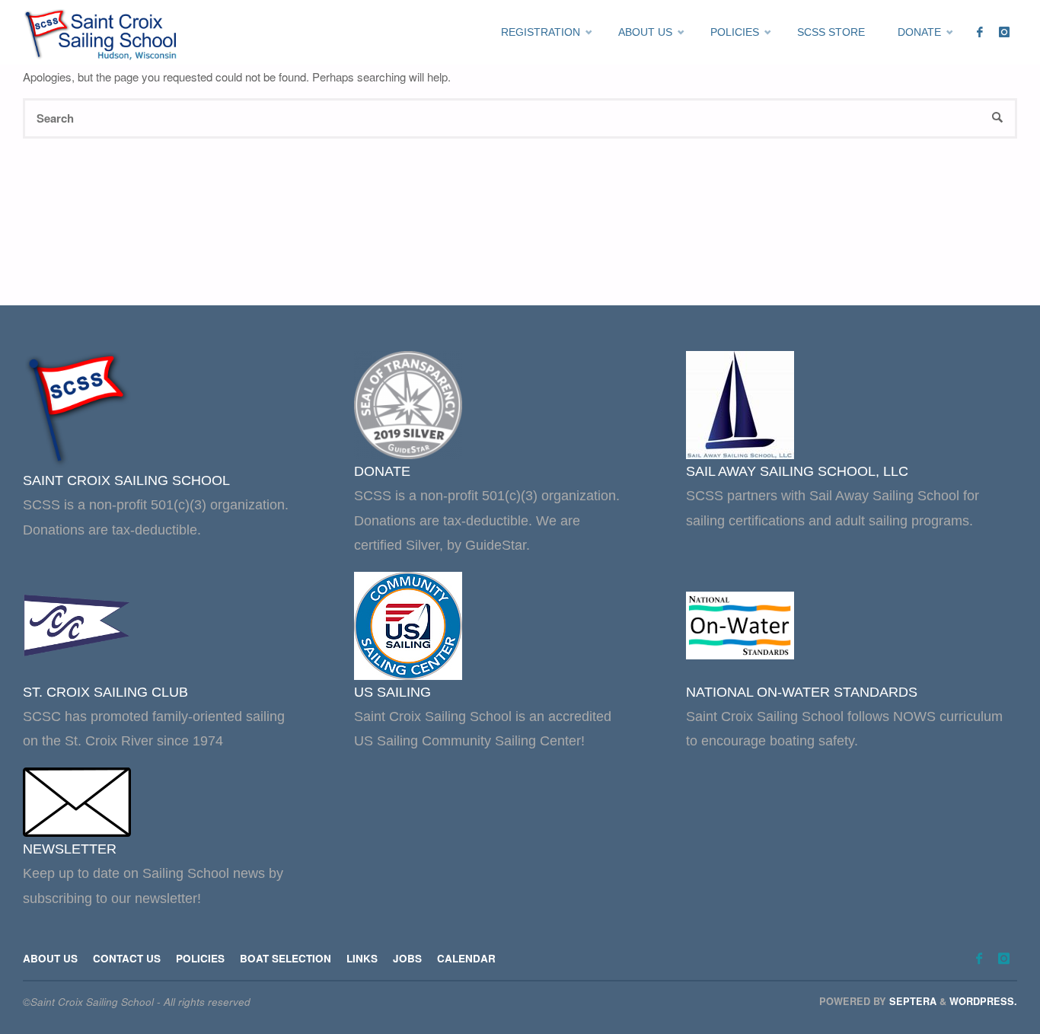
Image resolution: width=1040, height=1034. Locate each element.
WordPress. (983, 1001)
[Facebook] (979, 32)
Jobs (407, 958)
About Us (50, 958)
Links (362, 958)
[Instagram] (1004, 32)
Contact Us (127, 958)
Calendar (466, 958)
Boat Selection (285, 958)
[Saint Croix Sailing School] (103, 32)
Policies (200, 958)
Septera (911, 1001)
